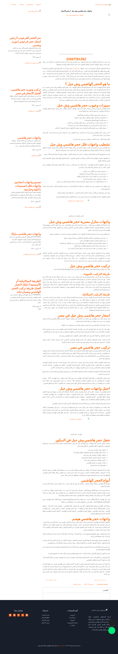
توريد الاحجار (45, 615)
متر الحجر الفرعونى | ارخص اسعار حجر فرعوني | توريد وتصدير (25, 41)
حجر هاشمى (75, 68)
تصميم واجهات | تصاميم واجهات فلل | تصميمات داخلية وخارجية (28, 185)
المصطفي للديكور (61, 645)
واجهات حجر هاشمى (29, 137)
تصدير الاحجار (45, 620)
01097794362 (76, 59)
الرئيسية (38, 4)
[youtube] (14, 615)
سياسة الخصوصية (72, 623)
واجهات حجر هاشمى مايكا (26, 233)
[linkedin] (10, 615)
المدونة (72, 620)
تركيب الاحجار (77, 584)
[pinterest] (18, 615)
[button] (44, 590)
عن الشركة (30, 4)
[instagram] (22, 615)
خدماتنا (22, 4)
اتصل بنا (13, 4)
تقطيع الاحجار (45, 618)
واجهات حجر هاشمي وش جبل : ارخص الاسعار (76, 11)
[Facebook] (26, 615)
